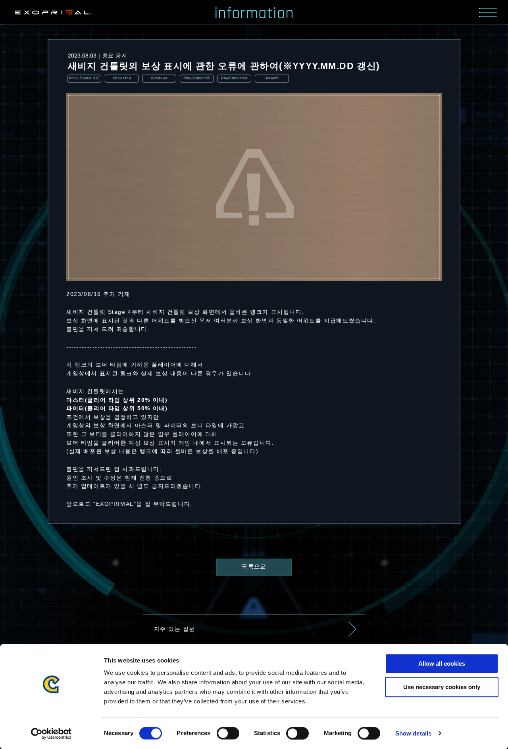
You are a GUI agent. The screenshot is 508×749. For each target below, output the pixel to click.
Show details (413, 733)
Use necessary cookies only (441, 687)
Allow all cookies (441, 663)
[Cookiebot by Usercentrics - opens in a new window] (51, 733)
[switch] (228, 733)
